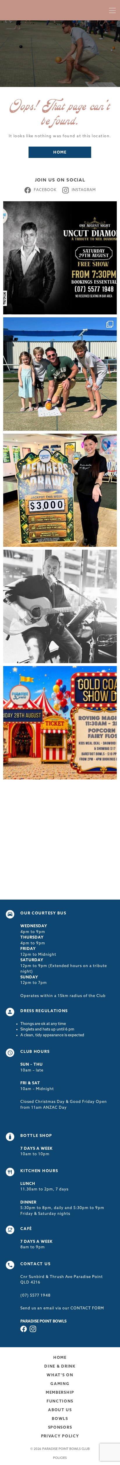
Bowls (60, 1419)
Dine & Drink (59, 1366)
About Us (60, 1410)
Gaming (59, 1384)
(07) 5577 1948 (35, 1295)
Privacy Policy (60, 1436)
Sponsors (60, 1427)
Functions (60, 1401)
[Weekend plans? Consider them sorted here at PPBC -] (60, 606)
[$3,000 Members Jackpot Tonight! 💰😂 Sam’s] (60, 490)
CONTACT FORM (87, 1308)
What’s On (60, 1375)
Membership (60, 1393)
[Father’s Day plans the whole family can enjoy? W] (60, 374)
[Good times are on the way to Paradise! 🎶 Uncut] (60, 258)
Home (60, 152)
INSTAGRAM (84, 190)
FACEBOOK (45, 190)
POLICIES (60, 1458)
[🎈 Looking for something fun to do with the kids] (60, 722)
